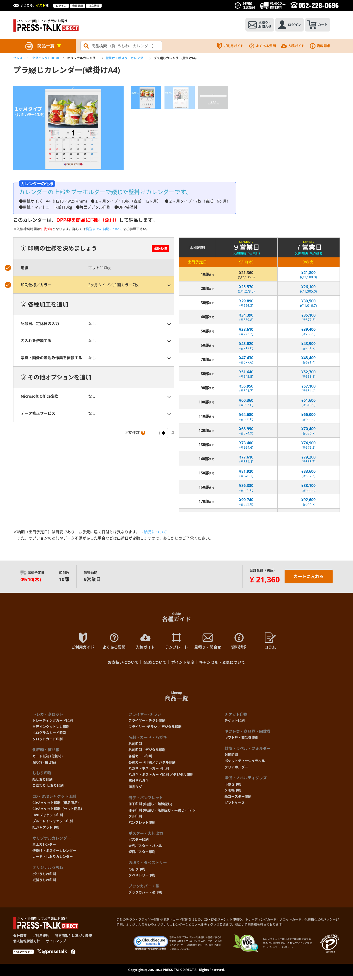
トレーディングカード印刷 (52, 720)
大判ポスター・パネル (145, 845)
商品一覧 (46, 46)
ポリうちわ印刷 (44, 874)
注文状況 (94, 5)
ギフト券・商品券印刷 (241, 737)
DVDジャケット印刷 (47, 815)
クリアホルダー (236, 767)
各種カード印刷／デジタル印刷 (152, 762)
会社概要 (20, 935)
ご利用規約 (40, 935)
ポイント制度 (182, 662)
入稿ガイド (296, 46)
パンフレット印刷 (141, 822)
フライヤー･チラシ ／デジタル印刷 (155, 726)
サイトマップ (56, 941)
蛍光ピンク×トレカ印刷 (50, 726)
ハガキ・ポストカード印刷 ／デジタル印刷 (160, 774)
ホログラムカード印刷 (49, 732)
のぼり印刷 (136, 869)
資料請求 (323, 46)
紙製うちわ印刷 (44, 880)
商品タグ (135, 787)
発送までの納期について (104, 229)
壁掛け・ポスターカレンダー (126, 58)
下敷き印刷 (233, 784)
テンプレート (176, 647)
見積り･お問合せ (265, 24)
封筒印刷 (231, 754)
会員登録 (77, 5)
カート (323, 24)
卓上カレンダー (44, 844)
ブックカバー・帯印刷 (145, 892)
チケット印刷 (235, 720)
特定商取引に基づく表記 (73, 935)
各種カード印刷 (140, 756)
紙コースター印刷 (238, 796)
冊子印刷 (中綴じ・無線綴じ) (150, 804)
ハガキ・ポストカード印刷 (148, 768)
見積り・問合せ (207, 647)
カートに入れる (308, 576)
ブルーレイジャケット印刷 (52, 821)
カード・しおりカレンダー (52, 856)
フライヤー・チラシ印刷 (146, 720)
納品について (155, 532)
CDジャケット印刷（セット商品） (58, 808)
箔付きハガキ (138, 780)
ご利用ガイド (234, 46)
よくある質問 (266, 46)
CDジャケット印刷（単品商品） (56, 802)
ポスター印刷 (138, 839)
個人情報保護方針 (26, 941)
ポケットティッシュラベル (245, 761)
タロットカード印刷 (47, 739)
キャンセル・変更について (222, 662)
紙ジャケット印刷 (45, 827)
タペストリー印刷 (141, 875)
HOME (36, 58)
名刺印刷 (135, 743)
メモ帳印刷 (233, 790)
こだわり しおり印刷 (48, 785)
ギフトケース (235, 802)
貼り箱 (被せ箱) (44, 762)
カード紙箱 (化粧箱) (47, 756)
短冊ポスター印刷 (141, 851)
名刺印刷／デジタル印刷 (146, 749)
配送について (154, 662)
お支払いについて (123, 662)
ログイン (61, 5)
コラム (270, 647)
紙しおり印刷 (42, 779)
